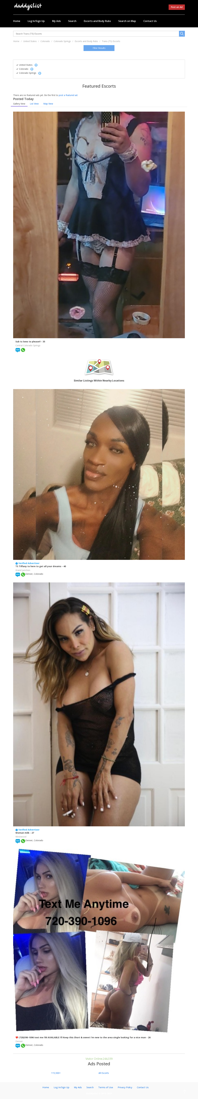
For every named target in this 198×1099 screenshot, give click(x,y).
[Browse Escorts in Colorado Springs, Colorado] (28, 6)
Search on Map (127, 21)
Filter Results (99, 48)
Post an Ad (177, 7)
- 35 (43, 341)
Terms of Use (105, 1087)
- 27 (32, 832)
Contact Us (150, 21)
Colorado (45, 41)
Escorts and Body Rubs (97, 21)
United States (30, 41)
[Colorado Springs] (39, 72)
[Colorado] (31, 68)
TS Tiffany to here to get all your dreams (38, 566)
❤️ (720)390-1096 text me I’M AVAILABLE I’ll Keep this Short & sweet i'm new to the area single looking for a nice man (80, 1037)
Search (72, 21)
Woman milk (22, 832)
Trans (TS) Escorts (111, 41)
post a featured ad (68, 95)
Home (16, 21)
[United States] (35, 64)
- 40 (64, 566)
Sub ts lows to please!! (28, 341)
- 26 (148, 1037)
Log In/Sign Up (36, 21)
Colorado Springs (62, 41)
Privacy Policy (125, 1087)
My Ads (56, 21)
